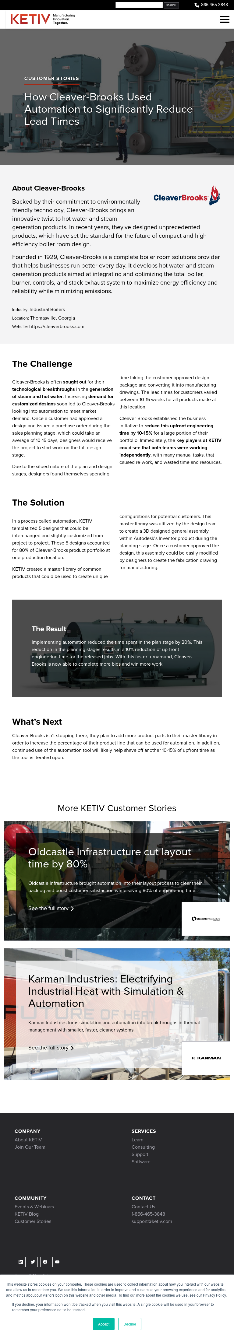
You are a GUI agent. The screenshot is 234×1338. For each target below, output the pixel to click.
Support (140, 1154)
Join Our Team (30, 1147)
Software (141, 1161)
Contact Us (143, 1206)
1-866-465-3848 (148, 1213)
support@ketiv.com (152, 1221)
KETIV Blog (27, 1213)
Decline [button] (129, 1323)
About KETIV (28, 1139)
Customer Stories (52, 78)
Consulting (143, 1147)
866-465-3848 (214, 5)
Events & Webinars (34, 1206)
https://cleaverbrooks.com (48, 326)
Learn (138, 1139)
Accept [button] (103, 1323)
